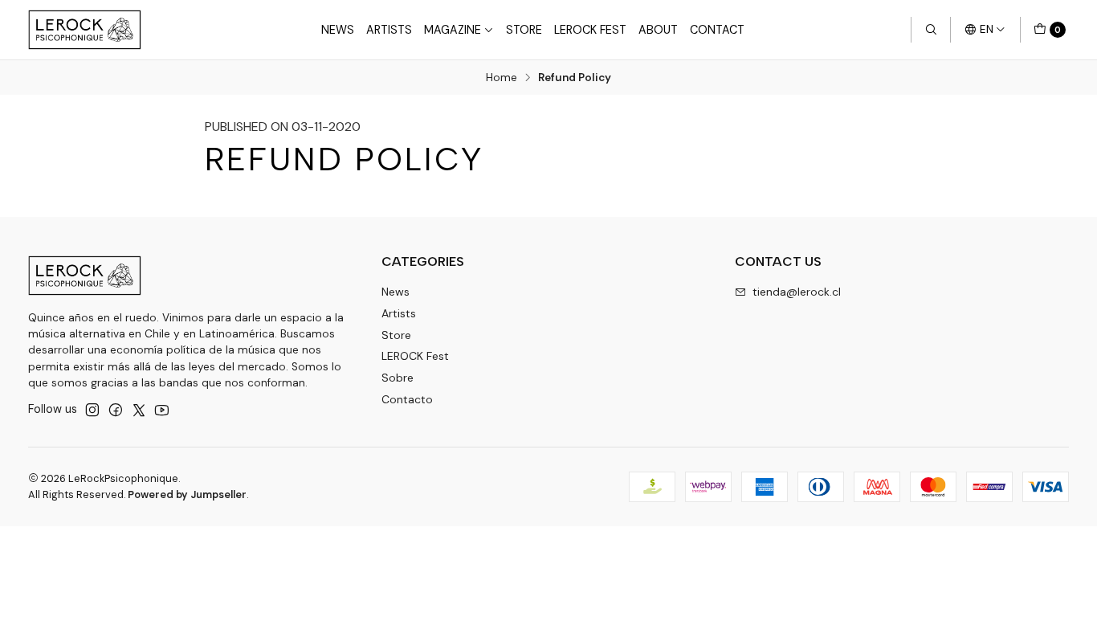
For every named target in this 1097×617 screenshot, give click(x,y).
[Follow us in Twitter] (139, 410)
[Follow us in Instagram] (92, 410)
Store (524, 29)
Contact (717, 29)
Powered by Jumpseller (187, 494)
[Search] (930, 29)
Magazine (452, 29)
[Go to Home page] (84, 30)
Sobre (397, 377)
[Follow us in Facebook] (116, 410)
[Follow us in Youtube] (161, 410)
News (337, 29)
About (658, 29)
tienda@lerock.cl (796, 291)
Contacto (407, 399)
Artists (389, 29)
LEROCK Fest (590, 29)
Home (501, 78)
